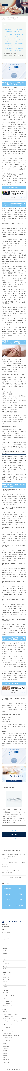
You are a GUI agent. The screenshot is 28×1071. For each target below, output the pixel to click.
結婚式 (20, 900)
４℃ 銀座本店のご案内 (8, 1016)
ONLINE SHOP (5, 926)
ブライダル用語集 (6, 933)
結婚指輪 (8, 900)
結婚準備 (8, 894)
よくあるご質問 (5, 939)
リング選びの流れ (7, 1040)
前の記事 (14, 830)
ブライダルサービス (7, 1001)
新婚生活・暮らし (8, 905)
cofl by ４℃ (5, 968)
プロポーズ (20, 888)
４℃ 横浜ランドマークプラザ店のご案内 (12, 1021)
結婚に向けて (8, 888)
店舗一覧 (5, 1011)
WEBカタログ (5, 929)
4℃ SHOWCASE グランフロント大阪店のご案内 (14, 1018)
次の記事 (14, 838)
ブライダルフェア (7, 1027)
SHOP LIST (5, 924)
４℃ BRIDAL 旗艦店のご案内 (10, 1014)
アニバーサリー (20, 905)
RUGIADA (5, 966)
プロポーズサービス (7, 1005)
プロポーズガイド (7, 1033)
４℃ (4, 959)
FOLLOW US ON (8, 943)
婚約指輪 (20, 894)
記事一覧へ (14, 834)
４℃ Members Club (6, 936)
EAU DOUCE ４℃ (7, 964)
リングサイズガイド (7, 1037)
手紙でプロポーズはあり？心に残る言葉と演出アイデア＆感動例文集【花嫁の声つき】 (13, 856)
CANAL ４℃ (6, 961)
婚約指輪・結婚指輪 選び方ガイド (11, 1035)
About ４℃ (5, 992)
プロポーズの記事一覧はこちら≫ (18, 877)
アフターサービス (7, 1003)
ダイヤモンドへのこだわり (9, 995)
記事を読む (23, 197)
